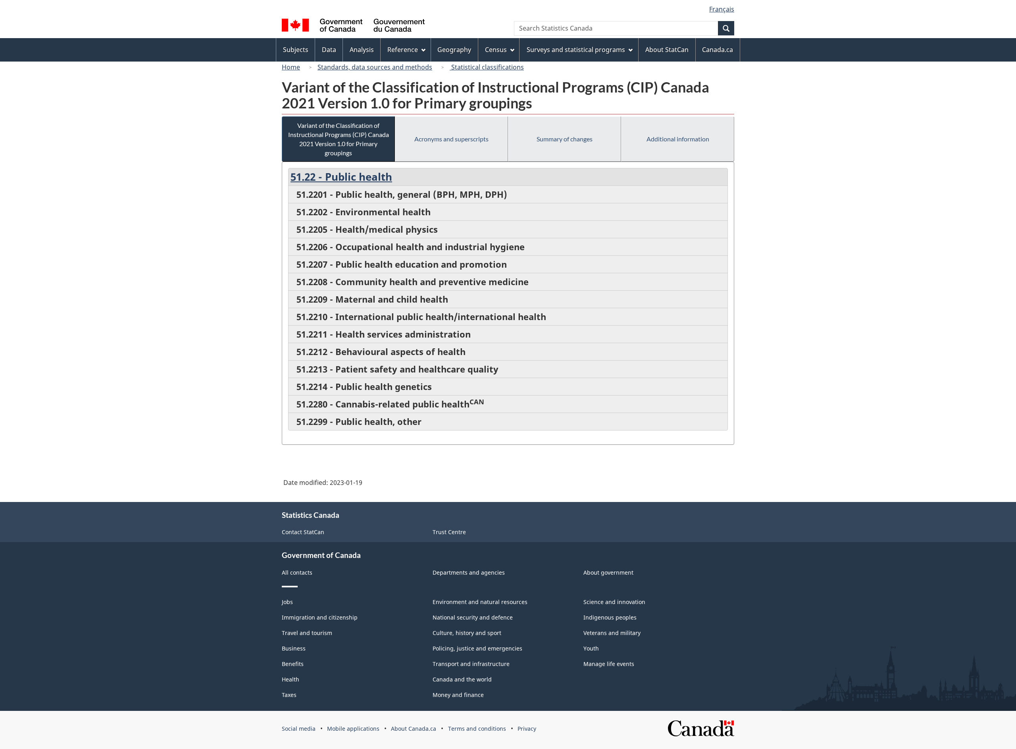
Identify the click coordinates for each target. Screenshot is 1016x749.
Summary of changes (565, 139)
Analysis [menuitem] (362, 49)
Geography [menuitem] (454, 49)
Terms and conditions (477, 728)
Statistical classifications (487, 67)
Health (290, 679)
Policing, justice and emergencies (477, 648)
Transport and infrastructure (471, 664)
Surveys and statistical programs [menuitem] (576, 49)
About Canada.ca (413, 728)
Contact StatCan (303, 532)
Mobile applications (353, 728)
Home (291, 67)
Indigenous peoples (610, 617)
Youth (591, 648)
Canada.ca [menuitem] (717, 49)
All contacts (297, 572)
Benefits (293, 664)
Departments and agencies (469, 572)
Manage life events (608, 664)
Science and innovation (614, 602)
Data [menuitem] (329, 49)
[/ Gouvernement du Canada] (353, 26)
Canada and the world (462, 679)
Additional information (678, 139)
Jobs (287, 602)
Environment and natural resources (480, 602)
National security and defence (473, 617)
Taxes (289, 695)
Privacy (527, 728)
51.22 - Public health (341, 177)
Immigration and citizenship (320, 617)
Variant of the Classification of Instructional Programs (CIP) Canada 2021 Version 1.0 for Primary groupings (338, 139)
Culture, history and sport (467, 633)
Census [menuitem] (496, 49)
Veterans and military (612, 633)
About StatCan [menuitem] (667, 49)
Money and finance (458, 695)
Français (721, 9)
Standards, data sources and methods (375, 67)
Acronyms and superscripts (451, 139)
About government (608, 572)
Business (294, 648)
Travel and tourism (307, 633)
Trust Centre (449, 532)
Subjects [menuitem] (295, 49)
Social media (299, 728)
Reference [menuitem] (402, 49)
